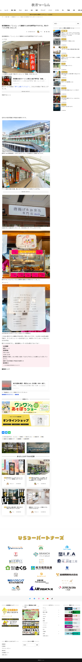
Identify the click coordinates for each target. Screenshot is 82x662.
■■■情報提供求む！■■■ (10, 394)
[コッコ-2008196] (26, 171)
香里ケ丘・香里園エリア (8, 438)
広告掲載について (5, 652)
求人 (63, 10)
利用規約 (3, 646)
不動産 (68, 10)
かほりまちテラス (7, 436)
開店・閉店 (13, 10)
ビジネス (57, 10)
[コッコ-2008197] (26, 135)
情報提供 (3, 644)
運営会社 (3, 650)
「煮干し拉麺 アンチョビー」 (22, 86)
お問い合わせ (45, 635)
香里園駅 (19, 438)
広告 (74, 10)
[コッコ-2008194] (26, 56)
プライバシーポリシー (6, 648)
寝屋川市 (36, 436)
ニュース (6, 10)
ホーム (44, 608)
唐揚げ (21, 436)
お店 (32, 10)
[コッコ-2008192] (26, 308)
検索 (78, 23)
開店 (42, 436)
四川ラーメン (29, 436)
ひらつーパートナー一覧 (7, 616)
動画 (37, 10)
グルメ (20, 10)
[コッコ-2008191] (26, 254)
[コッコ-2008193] (26, 210)
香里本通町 (26, 438)
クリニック (43, 10)
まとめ (26, 10)
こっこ (15, 436)
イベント (50, 10)
